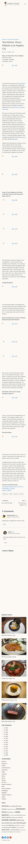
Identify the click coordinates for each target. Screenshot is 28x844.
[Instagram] (8, 837)
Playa (21, 107)
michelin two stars (10, 823)
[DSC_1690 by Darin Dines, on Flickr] (14, 220)
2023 (6, 728)
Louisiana (4, 774)
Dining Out (4, 39)
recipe (21, 825)
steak (3, 830)
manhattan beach (14, 817)
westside (18, 831)
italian (11, 494)
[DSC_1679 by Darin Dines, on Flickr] (14, 235)
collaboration (9, 809)
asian (10, 806)
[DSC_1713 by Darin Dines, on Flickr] (14, 331)
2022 (6, 730)
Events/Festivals (6, 767)
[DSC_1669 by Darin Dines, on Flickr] (14, 181)
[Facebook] (3, 837)
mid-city (16, 494)
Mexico (3, 778)
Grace (23, 137)
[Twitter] (5, 837)
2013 (6, 746)
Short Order (5, 109)
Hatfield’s (14, 139)
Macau (3, 776)
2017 (6, 738)
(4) (17, 486)
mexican (20, 817)
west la (15, 831)
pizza (7, 825)
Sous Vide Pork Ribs (7, 502)
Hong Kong (4, 770)
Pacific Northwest (6, 788)
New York (4, 782)
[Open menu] (25, 4)
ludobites (24, 815)
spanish (22, 827)
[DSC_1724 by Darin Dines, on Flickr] (14, 348)
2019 (6, 734)
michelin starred (8, 820)
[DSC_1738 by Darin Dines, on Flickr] (14, 404)
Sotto (14, 107)
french (4, 812)
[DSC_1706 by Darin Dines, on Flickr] (14, 294)
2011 (6, 751)
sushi (7, 830)
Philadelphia (5, 790)
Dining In (4, 761)
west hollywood (10, 831)
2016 (6, 740)
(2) (14, 486)
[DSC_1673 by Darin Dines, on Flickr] (14, 250)
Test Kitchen (22, 83)
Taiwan (3, 797)
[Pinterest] (10, 837)
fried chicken (10, 812)
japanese (5, 815)
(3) (15, 486)
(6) (21, 486)
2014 (6, 744)
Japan (3, 772)
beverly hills (15, 806)
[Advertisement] (14, 23)
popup (14, 825)
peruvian (3, 825)
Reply (4, 524)
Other (3, 786)
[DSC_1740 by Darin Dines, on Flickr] (14, 443)
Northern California (6, 784)
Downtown (5, 494)
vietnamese (4, 831)
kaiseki (15, 815)
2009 (6, 755)
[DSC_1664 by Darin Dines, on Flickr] (14, 163)
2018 (6, 736)
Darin (4, 52)
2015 (6, 742)
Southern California (13, 39)
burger (19, 806)
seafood (13, 827)
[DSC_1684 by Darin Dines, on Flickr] (14, 206)
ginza (14, 812)
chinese (4, 809)
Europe (3, 765)
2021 (6, 732)
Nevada (4, 780)
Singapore (4, 792)
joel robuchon (11, 815)
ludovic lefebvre (6, 817)
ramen (17, 825)
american (5, 806)
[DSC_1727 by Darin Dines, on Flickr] (14, 362)
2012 (6, 748)
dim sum (14, 809)
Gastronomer (11, 515)
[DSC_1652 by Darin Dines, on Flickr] (14, 72)
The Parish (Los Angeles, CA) (22, 503)
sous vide (18, 827)
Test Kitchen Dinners (7, 486)
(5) (19, 486)
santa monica (7, 827)
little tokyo (19, 815)
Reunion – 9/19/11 (6, 490)
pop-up (21, 494)
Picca (17, 107)
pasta (24, 823)
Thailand (4, 799)
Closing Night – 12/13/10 (8, 488)
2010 (6, 753)
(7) (22, 486)
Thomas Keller (15, 829)
